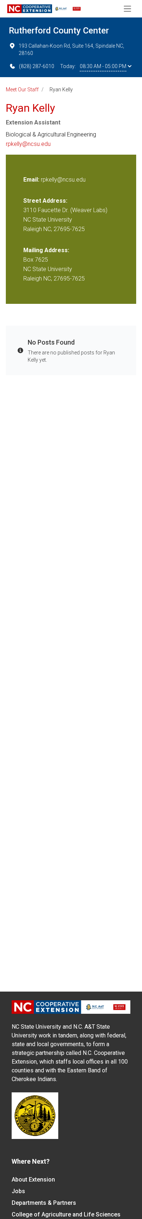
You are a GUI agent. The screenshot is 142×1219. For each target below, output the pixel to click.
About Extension (33, 1179)
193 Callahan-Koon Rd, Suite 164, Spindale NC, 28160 (71, 49)
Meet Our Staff (22, 89)
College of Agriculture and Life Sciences (66, 1214)
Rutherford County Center (59, 30)
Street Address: (45, 200)
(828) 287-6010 (36, 66)
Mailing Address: (46, 250)
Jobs (18, 1191)
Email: (32, 179)
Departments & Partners (44, 1202)
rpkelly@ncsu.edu (28, 143)
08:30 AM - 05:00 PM (103, 66)
